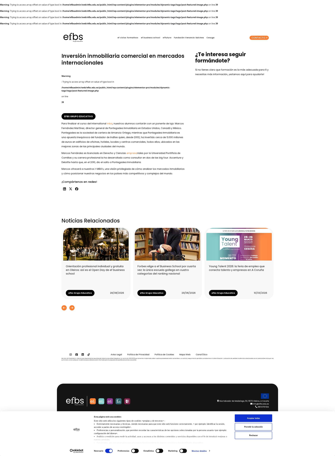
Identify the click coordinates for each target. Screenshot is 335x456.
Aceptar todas (253, 418)
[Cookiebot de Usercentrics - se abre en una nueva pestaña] (76, 451)
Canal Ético (201, 354)
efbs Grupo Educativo (78, 116)
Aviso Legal (116, 354)
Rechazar (253, 435)
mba (109, 123)
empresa (132, 153)
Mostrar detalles (199, 451)
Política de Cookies (164, 354)
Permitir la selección (253, 427)
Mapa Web (185, 354)
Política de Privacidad (138, 354)
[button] (64, 189)
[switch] (135, 451)
